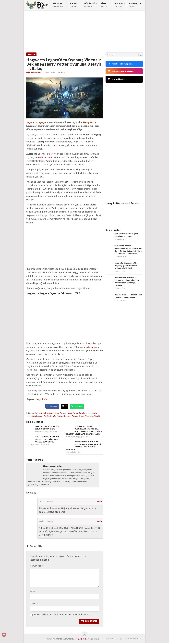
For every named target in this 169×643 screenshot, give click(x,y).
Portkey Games (63, 416)
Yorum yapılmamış (41, 431)
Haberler (58, 4)
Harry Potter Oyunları (76, 413)
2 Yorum (61, 72)
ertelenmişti (92, 347)
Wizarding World (92, 416)
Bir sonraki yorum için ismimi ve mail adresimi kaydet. (62, 614)
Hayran (119, 4)
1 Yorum (69, 452)
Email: (34, 603)
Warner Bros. (77, 416)
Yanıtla (99, 501)
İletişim (119, 639)
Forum (74, 4)
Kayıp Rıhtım (41, 399)
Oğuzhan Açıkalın (33, 72)
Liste (105, 4)
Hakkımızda (135, 4)
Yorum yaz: (36, 566)
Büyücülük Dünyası (43, 413)
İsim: (33, 591)
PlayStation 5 (49, 416)
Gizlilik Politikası (134, 639)
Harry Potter (59, 413)
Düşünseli (89, 4)
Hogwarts (92, 413)
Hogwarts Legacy (34, 416)
